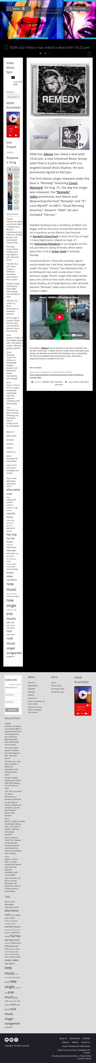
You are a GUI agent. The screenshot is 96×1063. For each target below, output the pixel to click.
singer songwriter (14, 650)
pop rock (10, 622)
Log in (53, 682)
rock (9, 631)
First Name (9, 695)
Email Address (11, 687)
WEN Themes (85, 1058)
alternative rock (13, 492)
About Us (10, 432)
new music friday (12, 596)
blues (8, 497)
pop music (59, 384)
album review (11, 478)
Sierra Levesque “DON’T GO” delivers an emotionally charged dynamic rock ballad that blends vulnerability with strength (12, 365)
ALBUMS (46, 382)
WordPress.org (57, 692)
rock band (10, 634)
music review (12, 569)
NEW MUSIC (11, 436)
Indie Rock (10, 553)
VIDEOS (9, 448)
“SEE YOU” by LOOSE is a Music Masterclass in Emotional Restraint (12, 307)
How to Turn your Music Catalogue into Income (12, 469)
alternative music (11, 485)
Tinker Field (59, 251)
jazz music (10, 556)
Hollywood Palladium (47, 244)
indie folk (9, 545)
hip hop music (10, 540)
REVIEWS (10, 440)
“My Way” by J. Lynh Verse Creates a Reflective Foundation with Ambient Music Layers (12, 272)
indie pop (11, 550)
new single (11, 603)
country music (10, 515)
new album (11, 579)
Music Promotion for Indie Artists (12, 458)
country (9, 510)
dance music (10, 520)
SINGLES (10, 444)
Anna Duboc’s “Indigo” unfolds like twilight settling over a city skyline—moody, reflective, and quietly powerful (16, 341)
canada (9, 507)
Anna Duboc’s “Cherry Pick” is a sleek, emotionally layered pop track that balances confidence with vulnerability (13, 393)
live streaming (11, 559)
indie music (11, 547)
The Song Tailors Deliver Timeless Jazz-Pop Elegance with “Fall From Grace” (12, 253)
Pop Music (59, 382)
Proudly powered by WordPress (65, 1056)
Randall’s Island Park (45, 236)
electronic (9, 525)
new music (11, 586)
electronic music (10, 529)
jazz (17, 553)
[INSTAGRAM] (16, 1040)
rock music (10, 640)
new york (9, 610)
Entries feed (56, 685)
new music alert (11, 594)
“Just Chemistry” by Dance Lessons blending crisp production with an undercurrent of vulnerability (12, 416)
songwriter (10, 656)
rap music (10, 628)
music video (10, 574)
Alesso (48, 154)
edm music (84, 382)
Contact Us (11, 452)
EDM (52, 382)
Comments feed (57, 689)
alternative (11, 481)
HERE (15, 84)
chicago (15, 508)
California (9, 505)
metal (8, 561)
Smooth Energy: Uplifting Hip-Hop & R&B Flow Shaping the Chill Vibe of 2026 (13, 290)
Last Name (9, 702)
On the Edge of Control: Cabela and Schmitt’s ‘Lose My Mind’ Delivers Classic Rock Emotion (13, 324)
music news (10, 566)
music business (11, 564)
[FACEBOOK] (11, 1040)
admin (50, 53)
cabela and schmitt (11, 500)
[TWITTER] (7, 1040)
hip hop (11, 534)
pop (15, 610)
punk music (10, 625)
